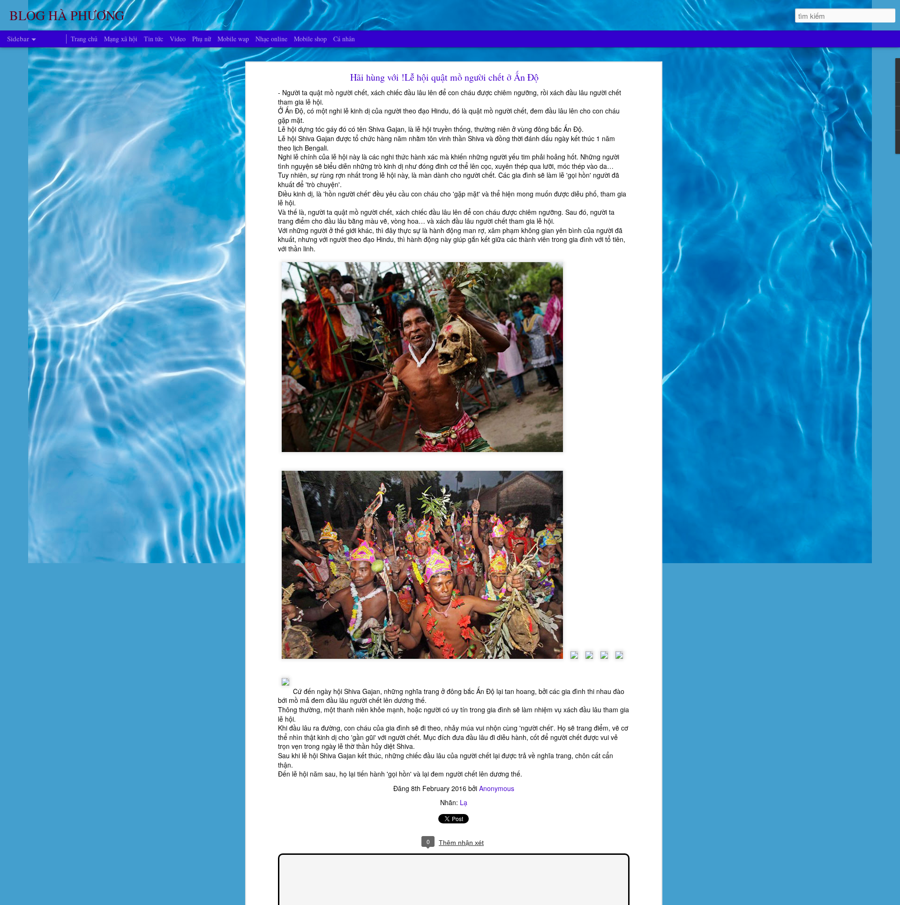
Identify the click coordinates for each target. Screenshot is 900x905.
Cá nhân (344, 38)
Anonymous (496, 788)
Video (178, 38)
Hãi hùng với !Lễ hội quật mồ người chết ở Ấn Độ (444, 77)
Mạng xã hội (120, 38)
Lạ (463, 802)
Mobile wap (233, 38)
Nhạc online (271, 38)
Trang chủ (84, 38)
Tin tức (153, 38)
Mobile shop (310, 38)
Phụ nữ (201, 38)
